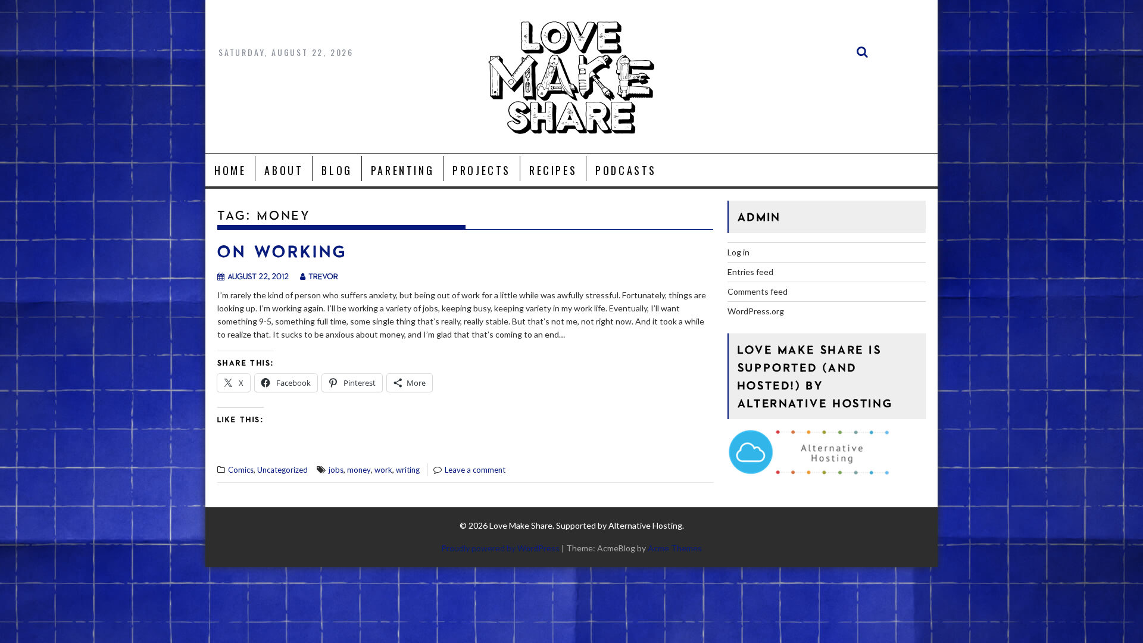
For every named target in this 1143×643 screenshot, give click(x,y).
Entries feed (750, 272)
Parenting (402, 170)
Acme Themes (675, 548)
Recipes (553, 170)
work (383, 470)
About (283, 170)
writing (408, 470)
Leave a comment (475, 470)
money (359, 470)
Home (230, 170)
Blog (336, 170)
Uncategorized (282, 470)
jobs (336, 470)
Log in (738, 252)
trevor (323, 275)
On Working (282, 251)
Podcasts (626, 170)
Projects (481, 170)
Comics (241, 470)
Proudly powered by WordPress (500, 548)
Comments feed (757, 291)
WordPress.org (755, 311)
